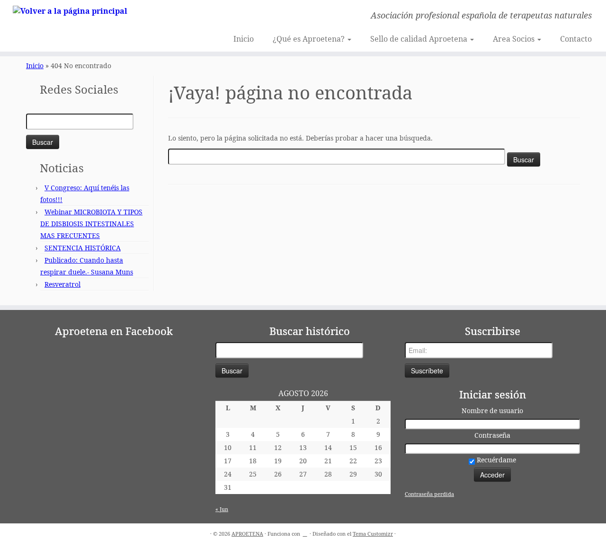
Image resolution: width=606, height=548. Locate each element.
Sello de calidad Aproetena (419, 39)
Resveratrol (62, 284)
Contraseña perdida (429, 493)
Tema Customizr (373, 533)
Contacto (576, 39)
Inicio (243, 39)
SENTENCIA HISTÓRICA (83, 247)
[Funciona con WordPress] (305, 532)
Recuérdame (495, 459)
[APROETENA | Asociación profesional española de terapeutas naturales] (70, 10)
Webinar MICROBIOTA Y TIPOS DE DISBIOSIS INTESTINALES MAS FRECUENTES (91, 223)
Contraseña (492, 435)
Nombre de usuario (492, 410)
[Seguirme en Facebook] (184, 16)
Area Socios (514, 39)
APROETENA (247, 533)
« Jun (221, 509)
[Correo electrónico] (171, 16)
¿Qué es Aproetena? (310, 39)
